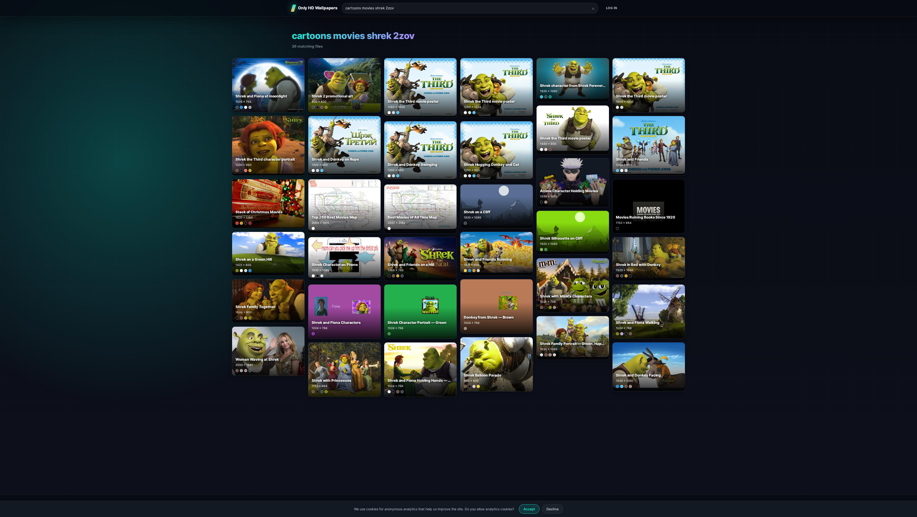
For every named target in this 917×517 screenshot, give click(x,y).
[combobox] (467, 8)
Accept (529, 509)
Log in (611, 8)
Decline (552, 509)
